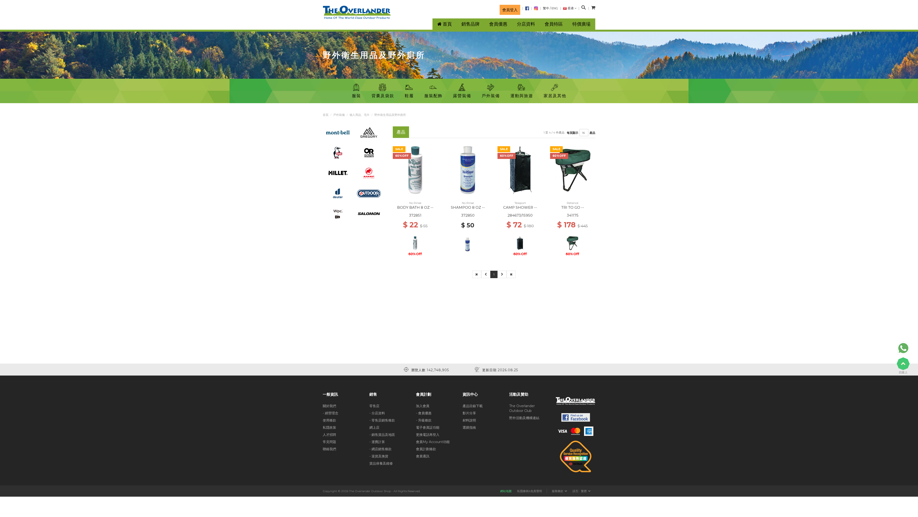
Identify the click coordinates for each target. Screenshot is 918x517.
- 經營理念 (330, 413)
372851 (415, 215)
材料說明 (469, 420)
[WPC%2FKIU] (338, 213)
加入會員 (422, 406)
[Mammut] (369, 173)
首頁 (325, 115)
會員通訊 (422, 456)
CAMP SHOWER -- (520, 207)
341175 (573, 215)
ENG (555, 8)
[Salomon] (369, 213)
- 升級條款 (424, 420)
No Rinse (415, 203)
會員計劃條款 (426, 449)
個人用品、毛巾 (360, 115)
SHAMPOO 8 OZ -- (468, 207)
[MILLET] (338, 173)
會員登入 (510, 9)
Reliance (572, 203)
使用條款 (329, 420)
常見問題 (329, 442)
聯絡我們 (329, 449)
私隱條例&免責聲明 (529, 491)
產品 (592, 133)
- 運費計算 (377, 442)
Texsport (520, 203)
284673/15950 (520, 215)
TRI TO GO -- (572, 207)
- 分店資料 (377, 413)
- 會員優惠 (424, 413)
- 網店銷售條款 (380, 449)
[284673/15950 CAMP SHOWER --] (520, 170)
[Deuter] (338, 193)
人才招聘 (329, 435)
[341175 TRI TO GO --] (573, 170)
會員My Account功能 (433, 442)
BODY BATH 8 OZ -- (415, 207)
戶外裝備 (339, 115)
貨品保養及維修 (381, 463)
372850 (468, 215)
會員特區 (554, 24)
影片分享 (469, 413)
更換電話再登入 (427, 435)
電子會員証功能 (427, 427)
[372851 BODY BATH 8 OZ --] (415, 170)
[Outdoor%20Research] (369, 152)
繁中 (546, 8)
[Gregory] (368, 132)
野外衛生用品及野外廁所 (390, 115)
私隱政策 (329, 427)
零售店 (374, 406)
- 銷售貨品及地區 (382, 435)
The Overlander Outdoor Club (522, 408)
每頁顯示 (572, 133)
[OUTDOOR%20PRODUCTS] (369, 193)
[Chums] (338, 152)
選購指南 (469, 427)
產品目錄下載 (473, 406)
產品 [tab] (401, 132)
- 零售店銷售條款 (382, 420)
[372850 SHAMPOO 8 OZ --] (467, 170)
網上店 (374, 427)
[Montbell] (338, 132)
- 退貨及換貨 (378, 456)
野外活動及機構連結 (524, 418)
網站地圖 (506, 491)
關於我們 (329, 406)
